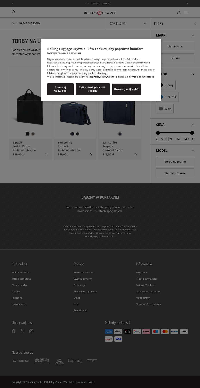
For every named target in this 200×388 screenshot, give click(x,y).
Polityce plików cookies (140, 76)
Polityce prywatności (105, 76)
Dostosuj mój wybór (126, 89)
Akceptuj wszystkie (60, 89)
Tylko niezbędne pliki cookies (93, 89)
